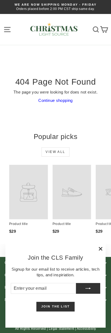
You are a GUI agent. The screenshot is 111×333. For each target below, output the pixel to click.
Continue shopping (55, 100)
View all (55, 152)
